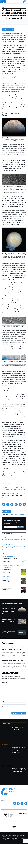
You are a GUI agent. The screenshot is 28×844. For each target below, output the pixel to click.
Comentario (5, 682)
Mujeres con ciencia (8, 745)
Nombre (4, 696)
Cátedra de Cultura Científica (12, 835)
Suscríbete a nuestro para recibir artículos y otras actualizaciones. (13, 522)
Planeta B (4, 7)
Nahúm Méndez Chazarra (17, 493)
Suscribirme (20, 526)
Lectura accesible (8, 29)
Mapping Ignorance (7, 766)
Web (3, 706)
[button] (3, 504)
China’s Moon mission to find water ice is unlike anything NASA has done (19, 769)
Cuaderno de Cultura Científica (12, 838)
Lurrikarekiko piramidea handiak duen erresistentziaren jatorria (18, 727)
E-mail (3, 701)
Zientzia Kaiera (6, 724)
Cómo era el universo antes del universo (13, 549)
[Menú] (24, 1)
